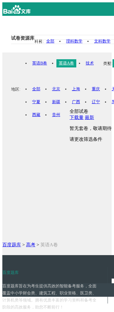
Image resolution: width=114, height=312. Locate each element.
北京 (56, 89)
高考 (30, 244)
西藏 (36, 115)
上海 (76, 89)
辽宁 (96, 102)
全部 (50, 41)
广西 (76, 102)
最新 (89, 117)
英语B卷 (39, 63)
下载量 (77, 117)
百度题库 (11, 244)
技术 (90, 63)
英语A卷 (66, 63)
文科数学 (102, 41)
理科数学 (74, 41)
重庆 (96, 89)
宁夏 (36, 102)
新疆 (56, 102)
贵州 (56, 115)
